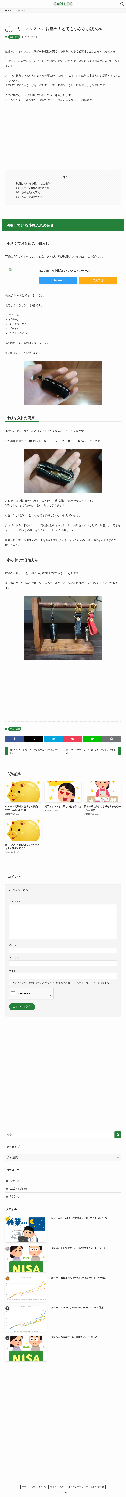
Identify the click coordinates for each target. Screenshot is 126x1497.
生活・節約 (14, 37)
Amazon (58, 280)
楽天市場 (98, 280)
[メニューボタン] (4, 4)
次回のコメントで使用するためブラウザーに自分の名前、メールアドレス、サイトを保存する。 (61, 983)
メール (14, 958)
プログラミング (39, 1486)
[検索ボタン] (122, 4)
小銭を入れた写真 (30, 192)
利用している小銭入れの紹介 (33, 183)
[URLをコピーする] (111, 739)
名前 (13, 945)
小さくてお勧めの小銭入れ (35, 188)
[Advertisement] (63, 136)
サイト (12, 970)
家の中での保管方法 (31, 196)
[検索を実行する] (117, 1134)
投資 (14, 1180)
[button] (14, 739)
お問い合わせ (97, 1486)
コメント (15, 901)
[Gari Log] (63, 4)
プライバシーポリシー (77, 1486)
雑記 (14, 1196)
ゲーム (25, 1486)
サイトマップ (56, 1486)
